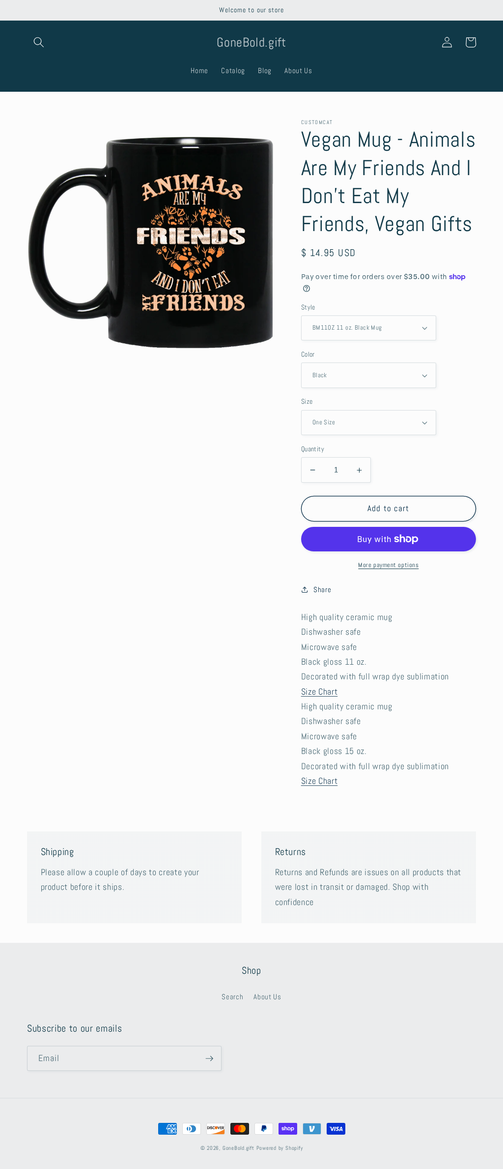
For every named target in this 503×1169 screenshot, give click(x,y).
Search (232, 997)
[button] (39, 42)
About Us (267, 997)
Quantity (313, 448)
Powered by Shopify (279, 1147)
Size (307, 401)
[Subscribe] (209, 1058)
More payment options (388, 565)
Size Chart (319, 691)
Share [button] (322, 590)
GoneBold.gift (238, 1147)
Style (308, 307)
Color (308, 354)
